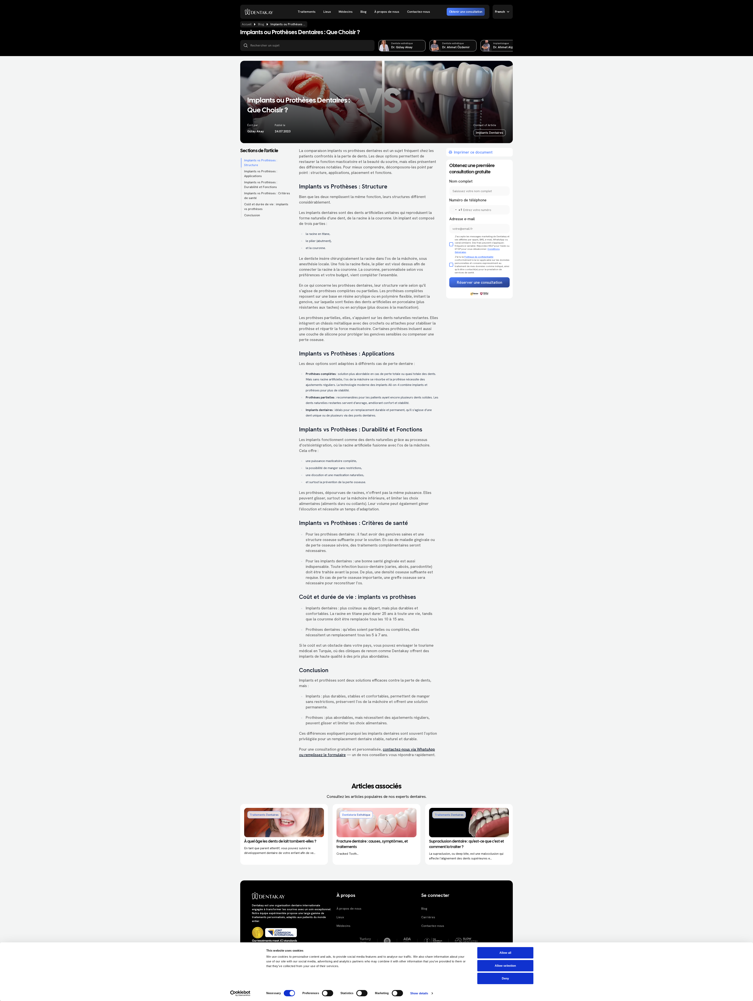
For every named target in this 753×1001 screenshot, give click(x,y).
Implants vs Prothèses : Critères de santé (267, 195)
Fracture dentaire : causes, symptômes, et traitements (372, 844)
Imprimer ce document (473, 152)
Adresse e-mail (462, 218)
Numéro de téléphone (468, 200)
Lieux (327, 12)
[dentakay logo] (259, 12)
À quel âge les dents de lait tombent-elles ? (280, 841)
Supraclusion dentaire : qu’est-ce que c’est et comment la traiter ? (466, 844)
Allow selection (505, 965)
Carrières (428, 917)
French (500, 12)
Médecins (346, 12)
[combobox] (455, 209)
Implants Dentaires (489, 133)
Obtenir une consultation (465, 12)
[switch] (327, 993)
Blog (363, 12)
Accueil (247, 24)
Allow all (505, 952)
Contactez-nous (418, 12)
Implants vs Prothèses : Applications (260, 173)
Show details (419, 993)
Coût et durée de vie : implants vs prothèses (266, 206)
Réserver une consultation (479, 282)
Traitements (307, 12)
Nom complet (461, 181)
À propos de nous (386, 12)
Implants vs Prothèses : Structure (260, 162)
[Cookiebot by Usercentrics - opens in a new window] (240, 993)
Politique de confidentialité (478, 256)
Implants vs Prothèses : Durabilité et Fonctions (260, 184)
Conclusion (252, 215)
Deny (505, 978)
